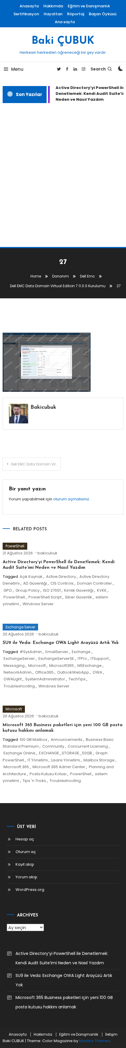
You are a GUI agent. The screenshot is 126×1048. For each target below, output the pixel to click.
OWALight (13, 679)
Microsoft (37, 665)
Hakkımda (53, 6)
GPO (8, 590)
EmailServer (56, 652)
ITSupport (100, 658)
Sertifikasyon (26, 14)
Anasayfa (29, 6)
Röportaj (75, 14)
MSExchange (89, 665)
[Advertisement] (63, 175)
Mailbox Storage (99, 760)
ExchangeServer (19, 658)
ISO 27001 (52, 590)
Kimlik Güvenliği (78, 590)
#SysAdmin (31, 652)
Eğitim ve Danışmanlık (89, 6)
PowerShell (15, 546)
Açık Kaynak (31, 576)
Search (98, 69)
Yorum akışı (26, 877)
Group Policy (28, 590)
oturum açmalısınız (71, 499)
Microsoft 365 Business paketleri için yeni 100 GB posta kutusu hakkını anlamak (64, 1002)
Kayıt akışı (25, 864)
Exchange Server (20, 627)
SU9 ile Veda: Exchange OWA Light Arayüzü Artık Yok (61, 643)
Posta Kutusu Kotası (48, 774)
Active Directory (61, 576)
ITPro (82, 658)
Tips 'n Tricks (34, 780)
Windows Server (38, 604)
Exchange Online (19, 753)
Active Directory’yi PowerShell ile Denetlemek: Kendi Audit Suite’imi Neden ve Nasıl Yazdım (62, 958)
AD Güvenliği (35, 583)
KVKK (102, 590)
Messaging (14, 665)
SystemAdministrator (45, 679)
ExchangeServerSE (56, 658)
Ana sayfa (65, 22)
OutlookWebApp (73, 672)
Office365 (44, 672)
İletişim (111, 1034)
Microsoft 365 (16, 767)
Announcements (66, 739)
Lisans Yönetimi (65, 760)
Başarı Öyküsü (102, 14)
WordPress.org (30, 889)
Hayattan (53, 14)
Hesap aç (25, 839)
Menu (17, 69)
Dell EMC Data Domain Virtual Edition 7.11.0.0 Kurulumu (36, 464)
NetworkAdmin (18, 672)
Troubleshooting (19, 686)
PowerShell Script (45, 597)
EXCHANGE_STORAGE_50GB (65, 753)
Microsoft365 (61, 665)
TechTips (77, 679)
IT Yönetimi (38, 760)
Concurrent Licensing (88, 746)
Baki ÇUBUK (63, 41)
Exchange (81, 652)
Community (53, 746)
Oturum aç (26, 851)
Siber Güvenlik (78, 597)
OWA (97, 672)
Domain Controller (94, 583)
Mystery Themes (94, 1041)
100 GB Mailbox (33, 739)
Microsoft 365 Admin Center (59, 767)
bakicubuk (43, 407)
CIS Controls (62, 583)
